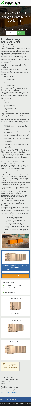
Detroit (8, 391)
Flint (12, 391)
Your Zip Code (5, 269)
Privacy (13, 403)
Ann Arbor (3, 391)
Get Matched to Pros (15, 276)
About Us (2, 399)
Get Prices (20, 32)
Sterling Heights (13, 392)
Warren (3, 393)
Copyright (21, 403)
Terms (16, 403)
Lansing (7, 392)
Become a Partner (11, 399)
